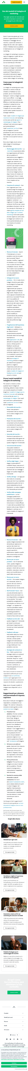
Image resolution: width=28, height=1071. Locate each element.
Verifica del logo (11, 477)
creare (11, 709)
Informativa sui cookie (19, 1059)
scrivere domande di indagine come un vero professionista (13, 805)
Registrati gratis (16, 2)
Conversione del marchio (14, 445)
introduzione (13, 741)
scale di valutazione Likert (16, 782)
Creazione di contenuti (13, 185)
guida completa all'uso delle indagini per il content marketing (15, 212)
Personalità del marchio (14, 407)
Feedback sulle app (12, 632)
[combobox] (14, 1035)
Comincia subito (14, 26)
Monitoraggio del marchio (14, 149)
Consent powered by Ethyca (20, 1069)
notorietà (9, 151)
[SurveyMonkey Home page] (3, 2)
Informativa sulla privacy (7, 1059)
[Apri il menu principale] (24, 2)
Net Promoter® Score (13, 591)
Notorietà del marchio (13, 434)
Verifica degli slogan (13, 461)
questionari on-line (12, 128)
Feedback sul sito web (13, 619)
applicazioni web (14, 339)
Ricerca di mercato (12, 252)
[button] (14, 1013)
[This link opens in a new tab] (7, 1039)
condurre (6, 709)
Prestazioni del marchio (14, 419)
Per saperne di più (9, 852)
